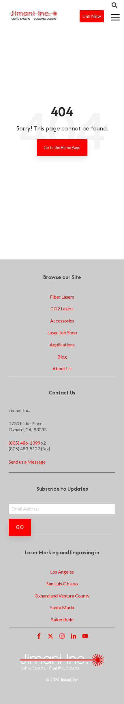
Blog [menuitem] (62, 356)
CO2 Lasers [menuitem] (62, 308)
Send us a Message (27, 461)
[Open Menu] (114, 18)
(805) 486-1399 (24, 442)
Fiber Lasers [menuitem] (62, 296)
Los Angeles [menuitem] (62, 571)
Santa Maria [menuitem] (62, 607)
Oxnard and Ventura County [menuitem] (62, 595)
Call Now (91, 16)
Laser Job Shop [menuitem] (62, 332)
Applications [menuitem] (62, 344)
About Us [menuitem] (62, 368)
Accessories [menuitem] (62, 320)
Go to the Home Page (62, 147)
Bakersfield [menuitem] (62, 619)
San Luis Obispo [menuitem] (62, 583)
